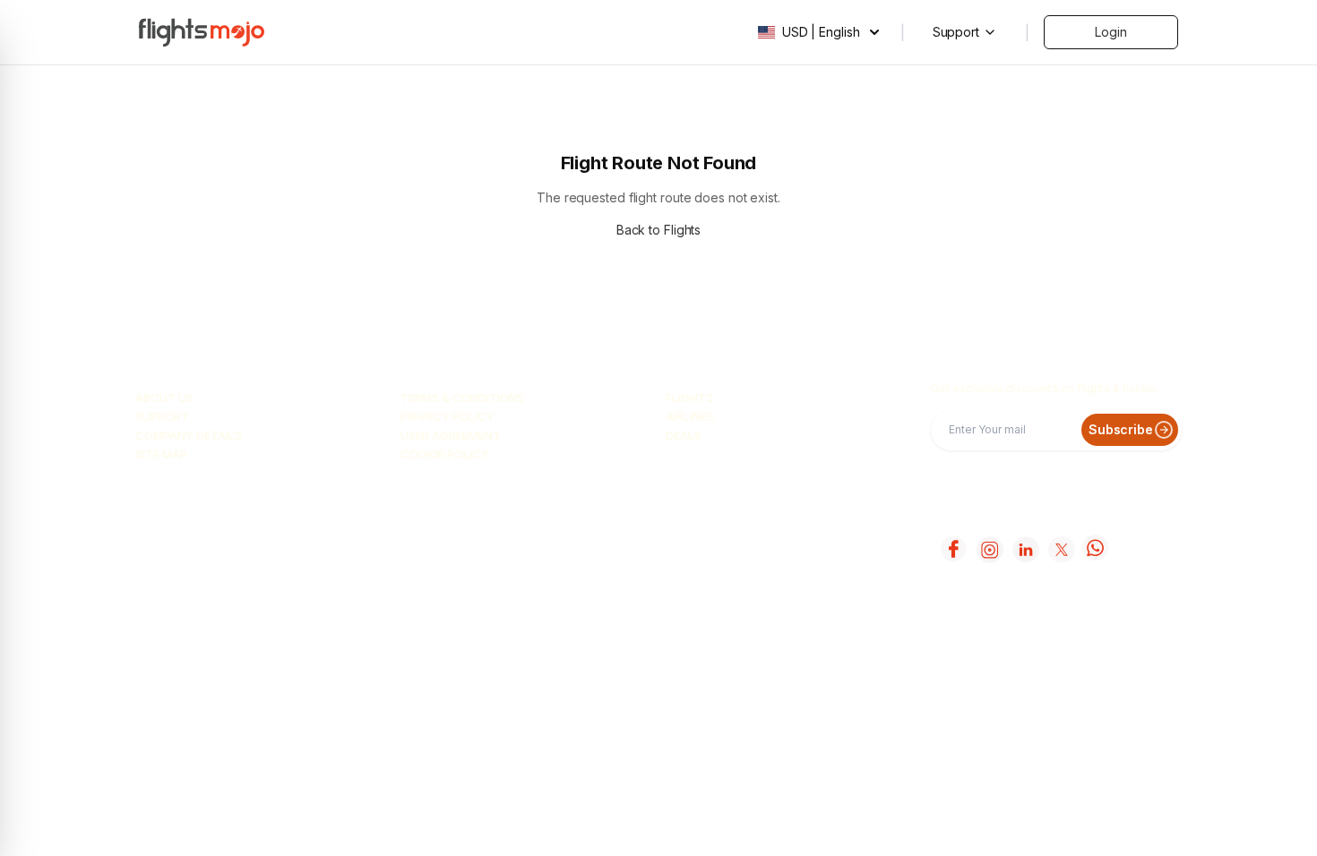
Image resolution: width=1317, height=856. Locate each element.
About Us (164, 397)
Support (162, 416)
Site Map (161, 454)
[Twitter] (1059, 548)
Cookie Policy (444, 454)
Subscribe (1121, 429)
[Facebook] (952, 548)
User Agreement (450, 435)
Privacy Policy (447, 416)
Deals (684, 435)
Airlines (690, 416)
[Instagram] (988, 548)
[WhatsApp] (1095, 548)
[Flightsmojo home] (201, 32)
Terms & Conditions (462, 397)
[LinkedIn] (1024, 548)
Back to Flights (659, 229)
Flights (689, 397)
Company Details (188, 435)
